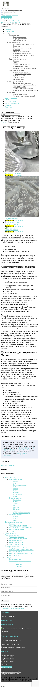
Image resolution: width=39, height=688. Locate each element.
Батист (15, 489)
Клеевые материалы (16, 81)
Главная (8, 29)
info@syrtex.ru (22, 453)
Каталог (8, 33)
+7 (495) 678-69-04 (21, 450)
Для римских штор (20, 94)
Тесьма (15, 63)
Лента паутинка (14, 555)
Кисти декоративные (20, 66)
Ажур (15, 483)
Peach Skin (17, 500)
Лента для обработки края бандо (24, 85)
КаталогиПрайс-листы (19, 565)
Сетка (15, 496)
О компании (9, 31)
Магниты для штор (20, 79)
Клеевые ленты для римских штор (25, 90)
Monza (15, 520)
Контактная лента (15, 551)
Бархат (15, 505)
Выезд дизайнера (11, 98)
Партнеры (8, 107)
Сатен (15, 502)
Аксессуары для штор (17, 70)
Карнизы (12, 92)
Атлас (15, 503)
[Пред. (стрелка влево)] (1, 686)
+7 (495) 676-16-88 (24, 448)
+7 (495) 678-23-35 (7, 661)
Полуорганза (17, 494)
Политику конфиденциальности (12, 608)
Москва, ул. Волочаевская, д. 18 (11, 640)
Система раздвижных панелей (24, 96)
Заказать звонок (6, 17)
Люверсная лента (19, 87)
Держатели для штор (20, 72)
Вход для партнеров (8, 465)
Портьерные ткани (20, 39)
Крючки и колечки (20, 76)
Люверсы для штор (20, 77)
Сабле (15, 487)
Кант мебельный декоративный (24, 68)
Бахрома (16, 61)
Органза (16, 492)
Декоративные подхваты (22, 64)
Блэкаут (16, 507)
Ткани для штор (14, 35)
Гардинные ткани (19, 37)
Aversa (15, 518)
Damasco (16, 516)
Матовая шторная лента (21, 51)
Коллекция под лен (20, 485)
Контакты (8, 109)
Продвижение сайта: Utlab (10, 674)
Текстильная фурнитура (17, 59)
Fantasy (15, 481)
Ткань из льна (18, 511)
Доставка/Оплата (11, 101)
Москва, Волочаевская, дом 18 (11, 22)
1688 (12, 20)
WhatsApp (4, 664)
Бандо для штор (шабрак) (22, 83)
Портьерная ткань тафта (21, 513)
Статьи (7, 100)
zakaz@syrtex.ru (8, 455)
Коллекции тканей (20, 40)
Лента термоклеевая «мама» (23, 88)
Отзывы (8, 105)
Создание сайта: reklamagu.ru (11, 672)
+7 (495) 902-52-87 (7, 656)
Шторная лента (14, 42)
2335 (17, 20)
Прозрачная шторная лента (22, 53)
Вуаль (15, 490)
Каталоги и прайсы (12, 103)
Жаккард (16, 509)
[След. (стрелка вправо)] (4, 686)
